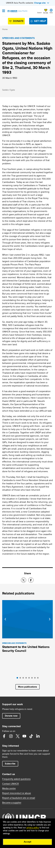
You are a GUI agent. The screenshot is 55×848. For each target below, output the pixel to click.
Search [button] (39, 13)
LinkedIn (38, 736)
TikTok (31, 736)
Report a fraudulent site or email (18, 798)
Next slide (50, 619)
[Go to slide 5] (29, 678)
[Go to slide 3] (23, 678)
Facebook (4, 736)
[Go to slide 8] (38, 678)
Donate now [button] (11, 715)
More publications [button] (27, 686)
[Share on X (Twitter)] (23, 580)
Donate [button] (45, 13)
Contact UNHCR (10, 783)
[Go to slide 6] (32, 678)
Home (5, 29)
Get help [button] (40, 21)
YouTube (24, 736)
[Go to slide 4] (26, 678)
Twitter (18, 736)
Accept (27, 842)
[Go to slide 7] (35, 678)
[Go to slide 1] (18, 678)
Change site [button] (40, 2)
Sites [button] (51, 13)
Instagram (11, 736)
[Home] (17, 11)
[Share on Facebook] (30, 580)
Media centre (9, 788)
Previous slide (5, 619)
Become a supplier (11, 802)
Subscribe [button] (10, 763)
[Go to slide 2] (21, 678)
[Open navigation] (3, 11)
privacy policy (33, 828)
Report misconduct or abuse (16, 793)
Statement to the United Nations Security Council (25, 648)
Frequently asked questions (16, 779)
